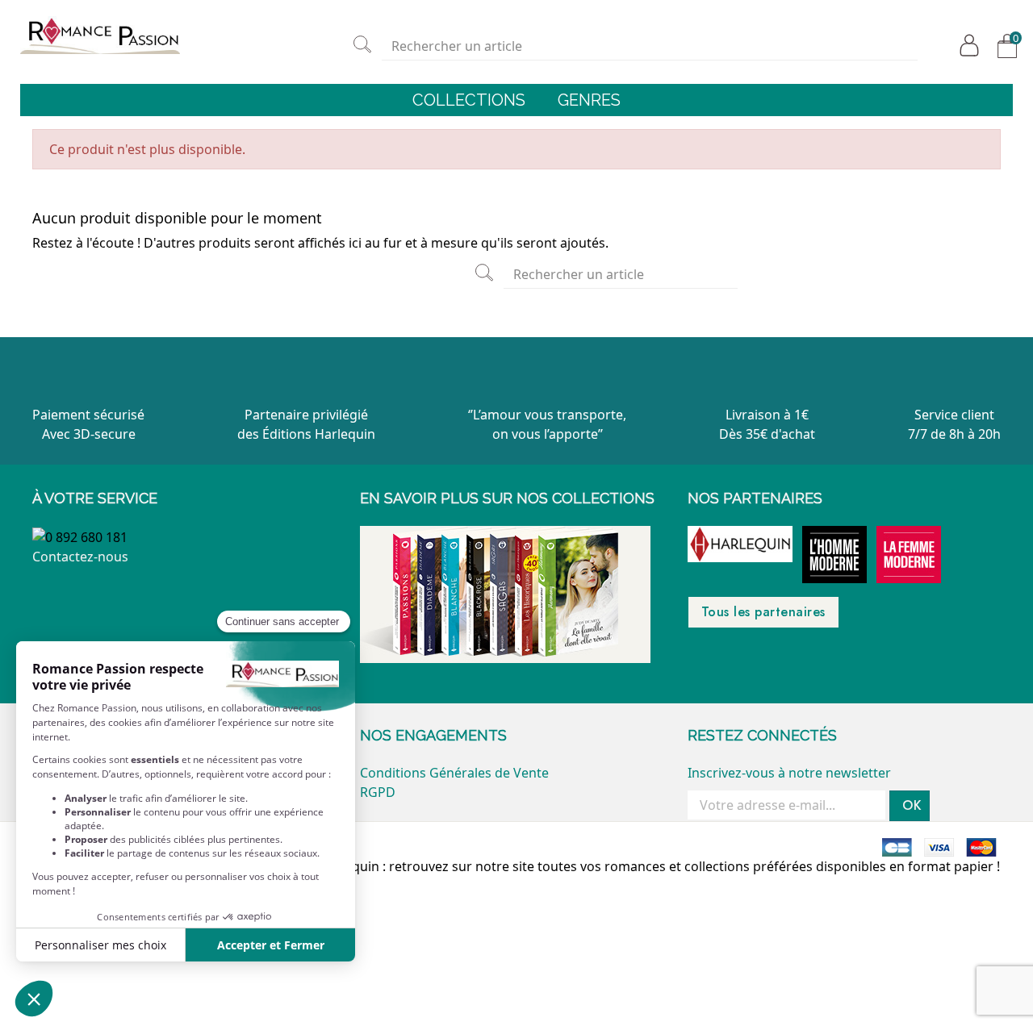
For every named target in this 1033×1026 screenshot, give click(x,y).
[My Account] (966, 45)
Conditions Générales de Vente (454, 773)
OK (912, 805)
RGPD (377, 792)
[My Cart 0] (1004, 46)
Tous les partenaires (763, 612)
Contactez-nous (80, 556)
